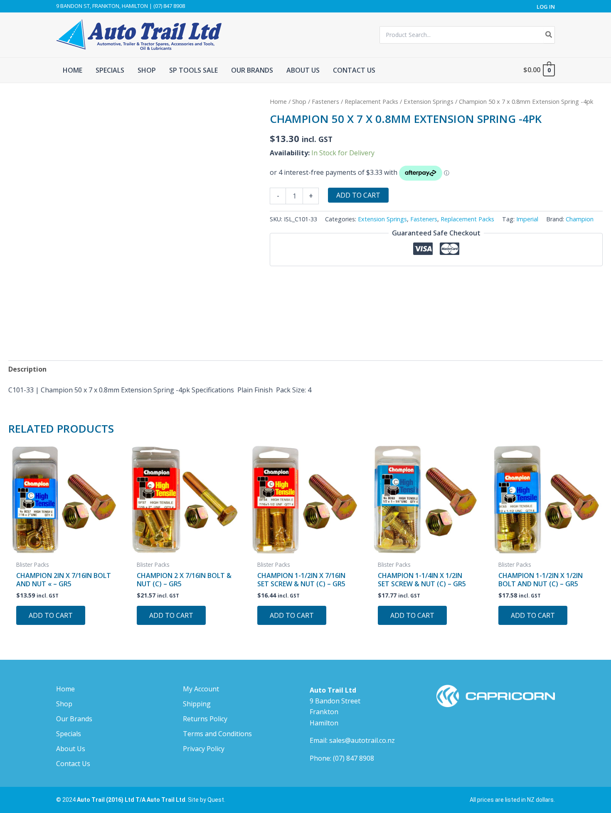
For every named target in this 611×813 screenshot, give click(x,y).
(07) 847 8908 (353, 758)
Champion (580, 219)
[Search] (549, 35)
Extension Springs (428, 101)
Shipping (197, 704)
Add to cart (358, 195)
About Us (70, 748)
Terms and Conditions (217, 734)
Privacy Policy (203, 748)
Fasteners (325, 101)
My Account (201, 689)
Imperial (527, 219)
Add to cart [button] (51, 615)
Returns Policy (205, 719)
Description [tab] (27, 369)
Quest (215, 799)
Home (278, 101)
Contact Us (73, 763)
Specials (68, 734)
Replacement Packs (371, 101)
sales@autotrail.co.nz (362, 740)
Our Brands (74, 719)
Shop (299, 101)
